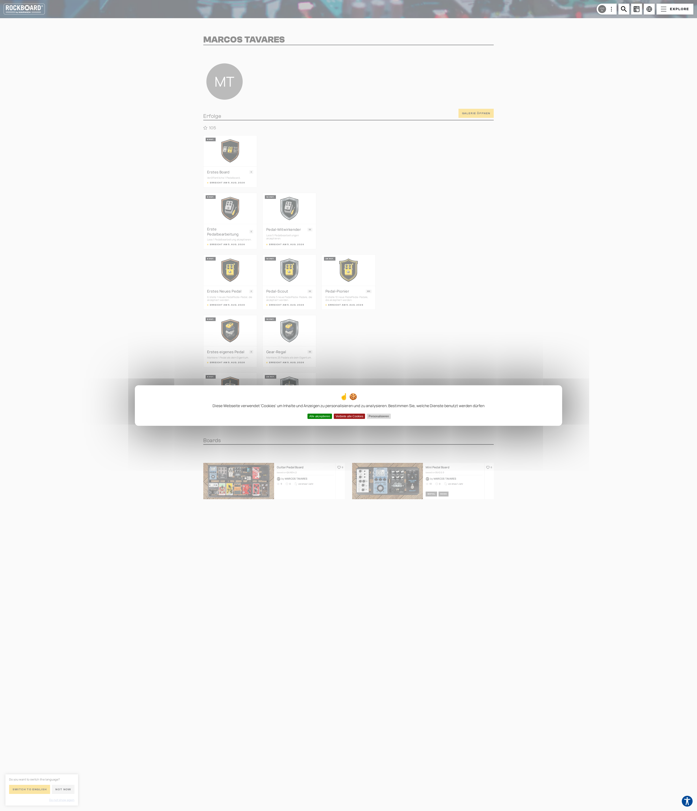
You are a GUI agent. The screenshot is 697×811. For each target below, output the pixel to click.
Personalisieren (379, 416)
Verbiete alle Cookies (349, 416)
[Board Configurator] (636, 9)
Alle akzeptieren (319, 416)
